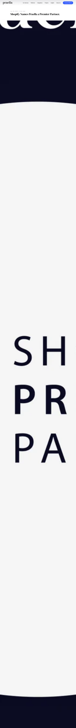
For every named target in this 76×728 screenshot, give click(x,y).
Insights (52, 2)
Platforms (33, 2)
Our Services (25, 2)
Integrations (39, 2)
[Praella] (9, 2)
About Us (58, 2)
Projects (46, 2)
